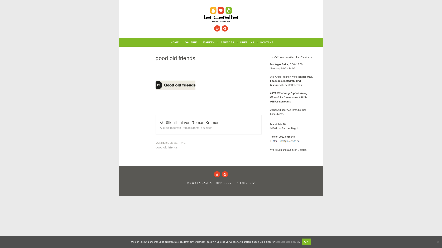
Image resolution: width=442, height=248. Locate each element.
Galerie (191, 42)
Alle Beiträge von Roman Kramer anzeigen (186, 127)
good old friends (171, 145)
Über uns (247, 42)
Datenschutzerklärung (287, 241)
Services (227, 42)
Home (175, 42)
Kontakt (266, 42)
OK (306, 241)
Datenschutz (245, 183)
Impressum (223, 183)
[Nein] (437, 242)
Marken (209, 42)
